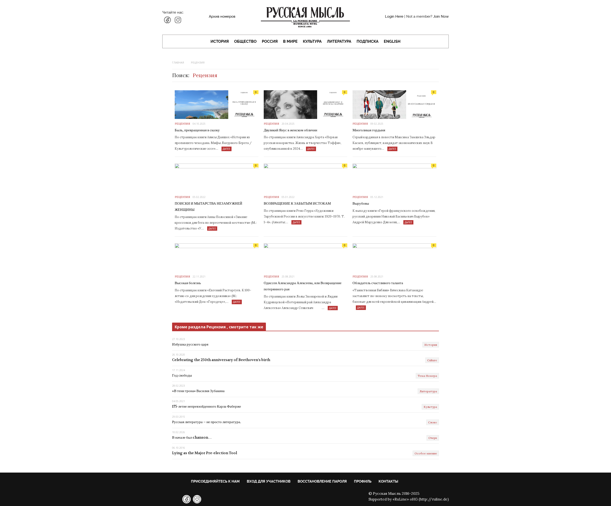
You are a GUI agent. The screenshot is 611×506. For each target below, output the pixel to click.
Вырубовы (361, 203)
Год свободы (182, 375)
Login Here (394, 16)
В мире (290, 41)
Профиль (362, 481)
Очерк (432, 438)
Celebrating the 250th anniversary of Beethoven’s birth (221, 359)
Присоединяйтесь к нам (215, 481)
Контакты (388, 481)
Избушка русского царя (190, 344)
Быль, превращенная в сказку (197, 130)
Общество (245, 41)
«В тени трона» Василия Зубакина (198, 391)
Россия (270, 41)
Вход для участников (268, 481)
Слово (432, 422)
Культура (312, 41)
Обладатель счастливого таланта (378, 283)
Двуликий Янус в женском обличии (290, 130)
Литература (339, 41)
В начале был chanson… (192, 437)
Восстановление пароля (322, 481)
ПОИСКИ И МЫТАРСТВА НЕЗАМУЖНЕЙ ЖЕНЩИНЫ (208, 206)
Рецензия (182, 123)
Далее (226, 148)
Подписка (368, 41)
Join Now (441, 16)
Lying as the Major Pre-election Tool (204, 453)
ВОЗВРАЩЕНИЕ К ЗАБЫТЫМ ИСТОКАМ (297, 203)
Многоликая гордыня (369, 130)
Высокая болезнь (188, 283)
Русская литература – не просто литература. (206, 422)
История (220, 41)
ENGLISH (392, 41)
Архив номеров (222, 16)
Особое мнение (426, 453)
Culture (432, 360)
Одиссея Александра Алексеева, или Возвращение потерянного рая (303, 286)
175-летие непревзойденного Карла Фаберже (206, 406)
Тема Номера (427, 376)
